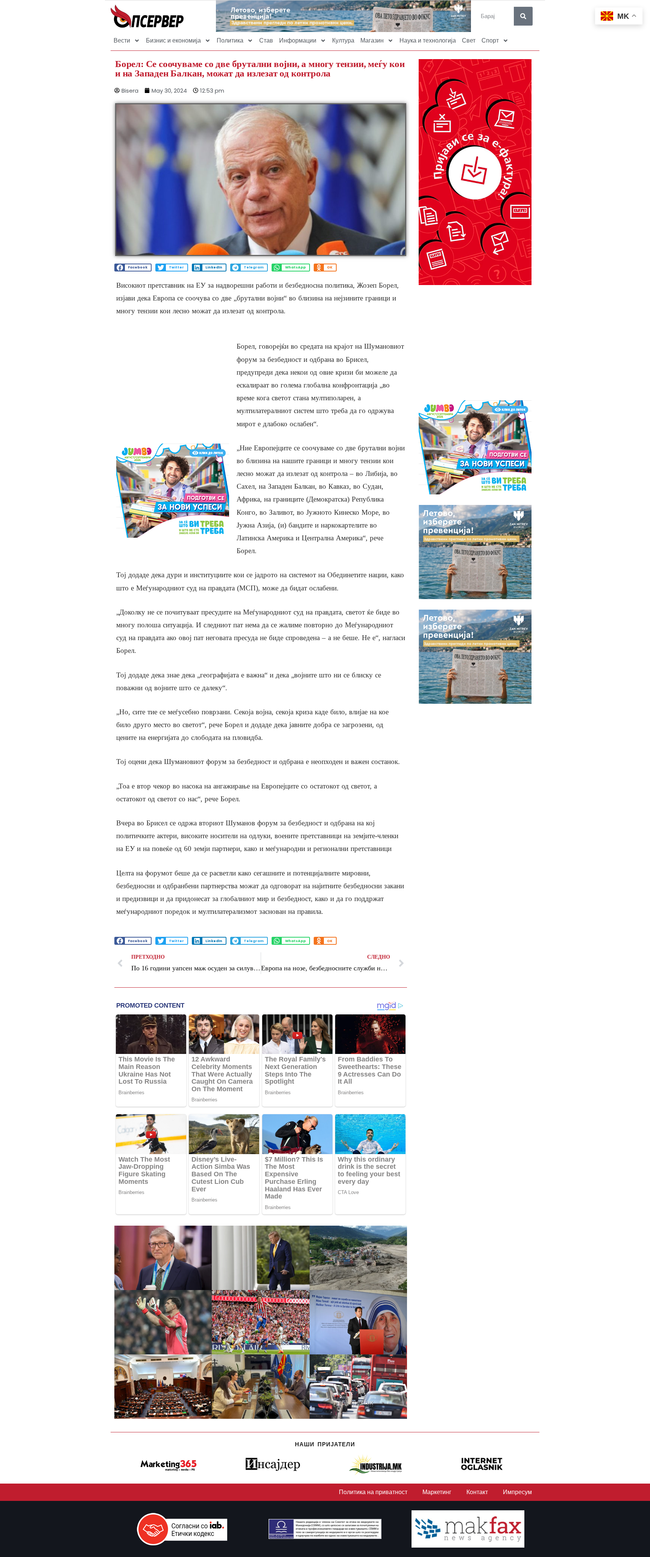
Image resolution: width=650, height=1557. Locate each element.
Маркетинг (436, 1492)
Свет (468, 40)
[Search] (523, 16)
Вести (122, 40)
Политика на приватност (373, 1492)
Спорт (490, 40)
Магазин (372, 40)
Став (266, 40)
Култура (343, 40)
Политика (230, 40)
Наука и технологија (427, 40)
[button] (133, 267)
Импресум (517, 1492)
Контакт (477, 1492)
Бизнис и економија (173, 40)
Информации (297, 40)
